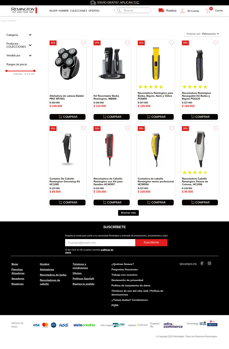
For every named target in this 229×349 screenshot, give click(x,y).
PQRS (114, 305)
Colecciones (78, 10)
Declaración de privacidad (127, 280)
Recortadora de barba (53, 274)
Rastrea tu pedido (83, 283)
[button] (189, 11)
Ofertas (77, 273)
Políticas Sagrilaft (83, 278)
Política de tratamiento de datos (130, 285)
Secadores (17, 278)
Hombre (64, 10)
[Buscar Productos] (118, 10)
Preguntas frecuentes (124, 269)
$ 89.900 (18, 74)
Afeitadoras (47, 269)
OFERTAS (94, 10)
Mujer (53, 10)
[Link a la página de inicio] (4, 20)
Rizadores (17, 283)
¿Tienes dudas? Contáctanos (129, 300)
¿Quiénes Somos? (122, 264)
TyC (136, 2)
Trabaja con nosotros (124, 274)
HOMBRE (12, 21)
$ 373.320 (28, 74)
